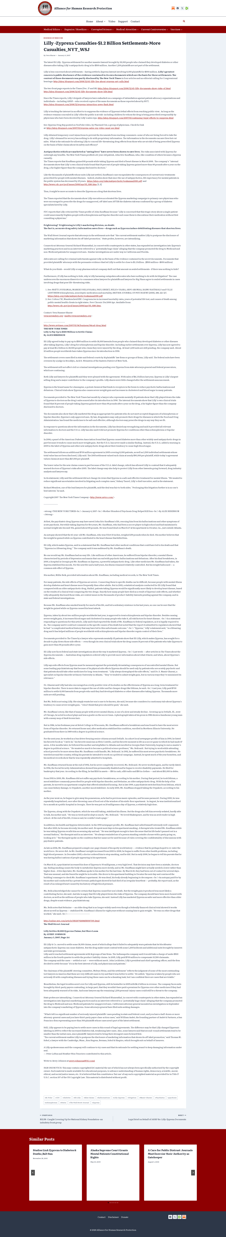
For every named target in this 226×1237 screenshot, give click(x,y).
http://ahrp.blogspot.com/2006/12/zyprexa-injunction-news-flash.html (79, 104)
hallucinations (103, 1097)
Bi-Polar (48, 1097)
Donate (124, 1217)
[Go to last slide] (33, 1172)
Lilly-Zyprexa (119, 1097)
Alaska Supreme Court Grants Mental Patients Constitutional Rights (109, 1153)
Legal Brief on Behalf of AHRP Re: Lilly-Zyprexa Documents (157, 1117)
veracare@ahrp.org (53, 315)
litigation (132, 1097)
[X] (182, 8)
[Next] (193, 1172)
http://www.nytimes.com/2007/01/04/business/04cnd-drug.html (75, 325)
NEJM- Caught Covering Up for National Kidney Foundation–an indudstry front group (71, 1119)
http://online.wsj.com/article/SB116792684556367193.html (72, 920)
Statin (63, 1102)
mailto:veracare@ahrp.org (78, 315)
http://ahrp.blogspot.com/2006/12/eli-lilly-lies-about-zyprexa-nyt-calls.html (91, 81)
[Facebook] (178, 8)
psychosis (172, 1097)
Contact (135, 21)
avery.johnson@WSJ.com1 (82, 1060)
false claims (89, 1097)
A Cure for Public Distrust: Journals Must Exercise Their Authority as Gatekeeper (170, 1153)
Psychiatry (160, 1097)
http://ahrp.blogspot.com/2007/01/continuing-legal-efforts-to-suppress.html (136, 117)
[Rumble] (187, 8)
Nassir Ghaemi (145, 1097)
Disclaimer (113, 1217)
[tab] (108, 1202)
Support (123, 21)
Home (89, 21)
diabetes (67, 1097)
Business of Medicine (53, 38)
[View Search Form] (184, 21)
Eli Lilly (77, 1097)
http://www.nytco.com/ (101, 497)
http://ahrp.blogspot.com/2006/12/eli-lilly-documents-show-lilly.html (78, 91)
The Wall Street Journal (79, 1102)
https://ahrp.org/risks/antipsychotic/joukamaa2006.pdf (114, 180)
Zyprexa (95, 1102)
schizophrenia (51, 1102)
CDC (57, 1097)
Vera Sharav (51, 55)
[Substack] (173, 8)
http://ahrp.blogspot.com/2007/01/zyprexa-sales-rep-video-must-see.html (83, 127)
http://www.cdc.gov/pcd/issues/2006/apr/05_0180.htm (70, 184)
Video (111, 21)
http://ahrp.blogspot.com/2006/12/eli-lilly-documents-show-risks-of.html (134, 88)
